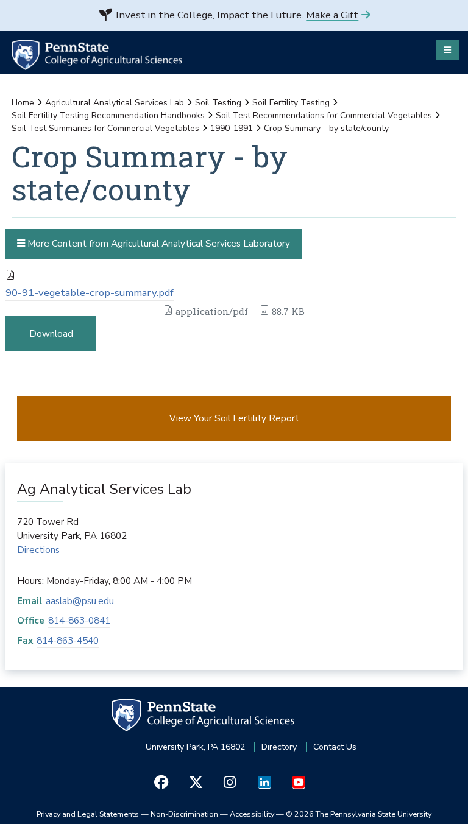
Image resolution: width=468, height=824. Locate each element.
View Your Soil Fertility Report (234, 418)
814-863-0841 (79, 620)
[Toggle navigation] (447, 50)
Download (51, 333)
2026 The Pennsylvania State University (358, 814)
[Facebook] (161, 782)
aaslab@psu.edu (80, 600)
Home (23, 102)
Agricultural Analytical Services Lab (114, 102)
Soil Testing (218, 102)
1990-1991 (231, 128)
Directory (279, 747)
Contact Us (334, 747)
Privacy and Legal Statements (88, 814)
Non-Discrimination (184, 814)
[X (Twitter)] (195, 782)
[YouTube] (298, 782)
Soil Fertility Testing (291, 102)
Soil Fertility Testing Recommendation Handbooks (108, 115)
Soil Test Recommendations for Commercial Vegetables (324, 115)
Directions (38, 549)
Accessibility (252, 814)
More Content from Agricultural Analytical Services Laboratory (157, 243)
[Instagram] (230, 782)
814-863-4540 (68, 640)
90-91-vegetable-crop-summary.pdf (89, 293)
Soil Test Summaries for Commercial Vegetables (105, 128)
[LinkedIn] (264, 782)
